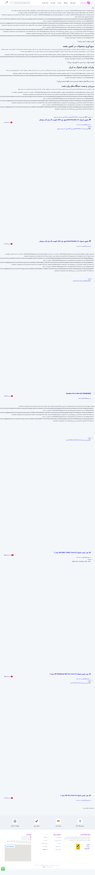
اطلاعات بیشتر (81, 398)
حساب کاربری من (57, 840)
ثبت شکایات (45, 849)
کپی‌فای (43, 866)
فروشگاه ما (45, 837)
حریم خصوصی (58, 846)
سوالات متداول (58, 849)
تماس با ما (53, 2)
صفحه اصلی (72, 2)
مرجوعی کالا (45, 846)
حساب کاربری (45, 2)
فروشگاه (66, 2)
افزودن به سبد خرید (81, 124)
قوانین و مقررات (44, 843)
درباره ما (59, 2)
